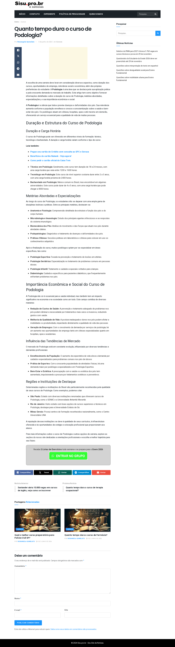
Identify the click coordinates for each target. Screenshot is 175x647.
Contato (34, 14)
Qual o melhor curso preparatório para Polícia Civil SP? (34, 536)
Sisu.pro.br (82, 643)
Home (16, 22)
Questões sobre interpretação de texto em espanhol (137, 66)
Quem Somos (96, 14)
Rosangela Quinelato (25, 42)
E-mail (18, 610)
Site (66, 610)
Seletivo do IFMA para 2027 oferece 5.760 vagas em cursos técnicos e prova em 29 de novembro (137, 52)
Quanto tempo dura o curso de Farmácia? (85, 535)
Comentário (20, 566)
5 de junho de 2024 (45, 42)
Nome (17, 598)
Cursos (23, 22)
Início (22, 14)
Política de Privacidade (72, 14)
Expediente (49, 14)
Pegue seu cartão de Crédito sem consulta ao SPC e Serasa (59, 151)
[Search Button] (155, 14)
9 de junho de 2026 (44, 541)
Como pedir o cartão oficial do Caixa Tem (50, 160)
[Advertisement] (68, 63)
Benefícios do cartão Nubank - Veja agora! (50, 156)
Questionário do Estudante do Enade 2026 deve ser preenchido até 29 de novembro (136, 60)
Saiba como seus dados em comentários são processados (73, 629)
